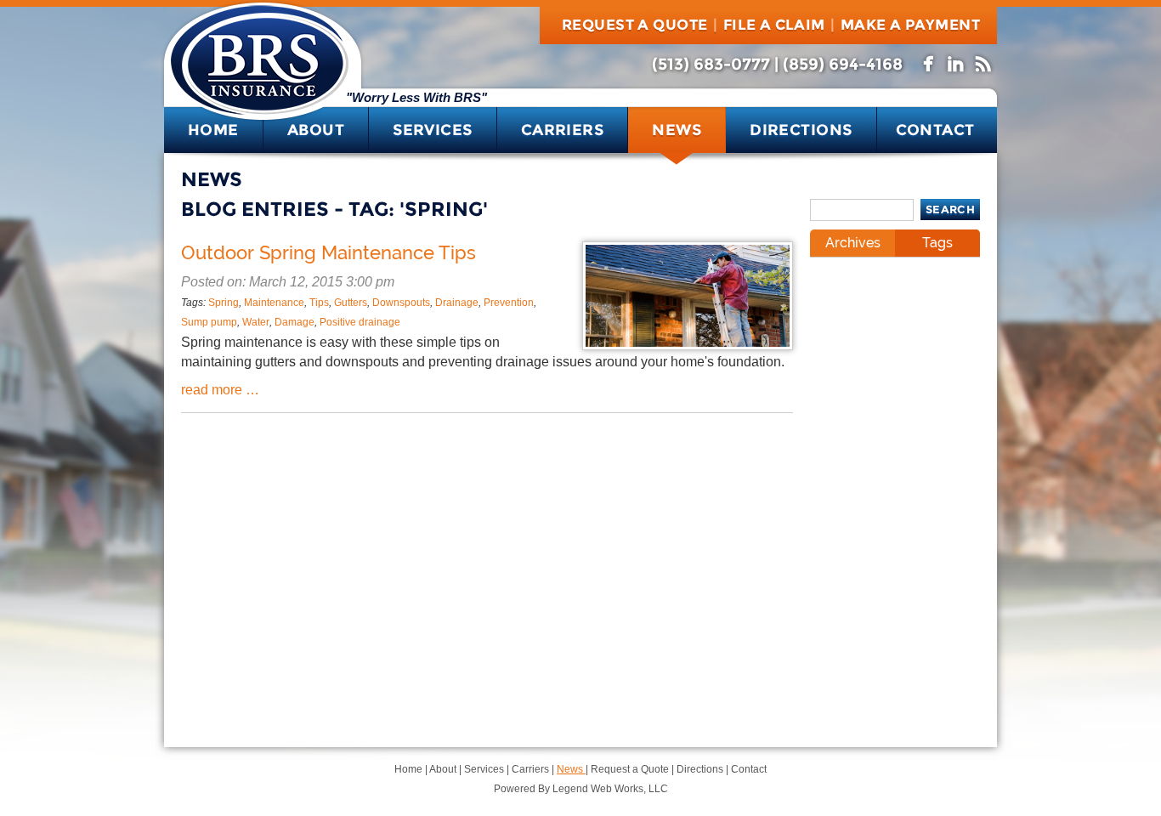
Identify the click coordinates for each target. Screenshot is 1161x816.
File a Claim (774, 24)
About (315, 130)
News (676, 130)
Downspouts (401, 303)
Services (433, 130)
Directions (801, 130)
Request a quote (634, 24)
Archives (853, 243)
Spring (223, 303)
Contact (935, 130)
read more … (220, 389)
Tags (937, 243)
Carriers (562, 130)
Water (255, 322)
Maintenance (274, 303)
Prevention (509, 303)
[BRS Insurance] (259, 108)
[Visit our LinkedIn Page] (957, 61)
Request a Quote (631, 769)
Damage (294, 322)
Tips (319, 303)
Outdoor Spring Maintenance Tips (328, 252)
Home (213, 130)
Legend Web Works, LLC (610, 789)
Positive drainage (360, 322)
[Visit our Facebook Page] (930, 61)
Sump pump (209, 322)
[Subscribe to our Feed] (984, 61)
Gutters (350, 303)
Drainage (457, 303)
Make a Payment (910, 24)
